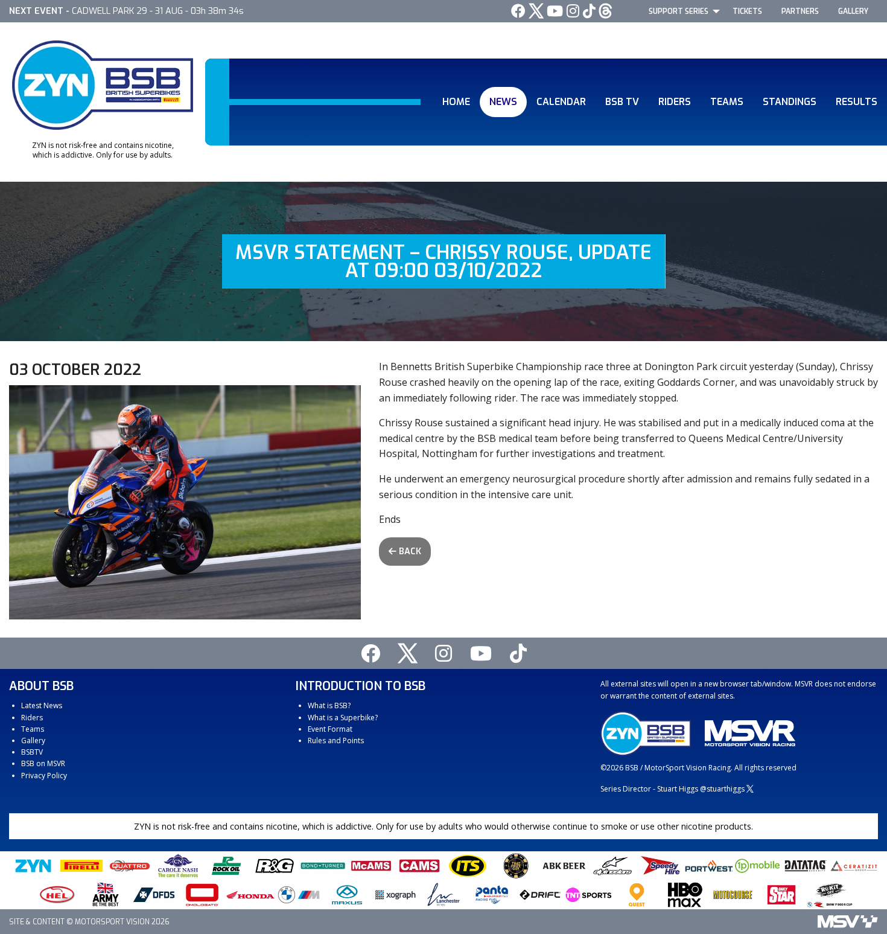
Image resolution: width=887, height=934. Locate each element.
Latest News (41, 705)
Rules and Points (336, 740)
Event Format (330, 729)
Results (856, 101)
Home (456, 101)
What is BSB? (329, 705)
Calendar (561, 101)
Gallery (853, 11)
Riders (674, 101)
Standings (789, 101)
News (503, 101)
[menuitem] (681, 11)
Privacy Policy (44, 775)
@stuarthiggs (722, 789)
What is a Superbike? (343, 717)
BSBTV (32, 752)
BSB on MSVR (43, 763)
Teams (726, 101)
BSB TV (622, 101)
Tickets (747, 11)
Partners (800, 11)
